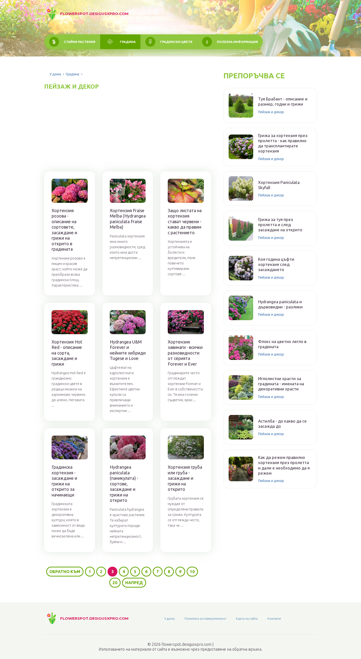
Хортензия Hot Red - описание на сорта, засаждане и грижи (67, 352)
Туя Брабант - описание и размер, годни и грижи (282, 101)
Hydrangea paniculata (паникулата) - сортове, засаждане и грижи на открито (124, 484)
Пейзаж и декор (271, 112)
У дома (55, 74)
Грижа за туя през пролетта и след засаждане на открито (280, 224)
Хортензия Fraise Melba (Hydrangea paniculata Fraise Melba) (128, 219)
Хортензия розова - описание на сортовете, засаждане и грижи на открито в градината (64, 230)
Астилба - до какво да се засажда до (282, 423)
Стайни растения (79, 41)
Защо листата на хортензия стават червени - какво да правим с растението (185, 221)
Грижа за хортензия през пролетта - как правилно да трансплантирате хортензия (282, 143)
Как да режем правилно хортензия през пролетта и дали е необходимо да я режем (284, 465)
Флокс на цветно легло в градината (282, 344)
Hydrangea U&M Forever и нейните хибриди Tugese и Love (128, 350)
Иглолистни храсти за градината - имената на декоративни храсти (281, 383)
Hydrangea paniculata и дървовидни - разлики (280, 304)
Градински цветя (176, 41)
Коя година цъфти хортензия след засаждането (276, 264)
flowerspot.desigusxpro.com (94, 13)
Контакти (274, 618)
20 (114, 582)
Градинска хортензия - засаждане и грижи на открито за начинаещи (64, 481)
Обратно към (64, 571)
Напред (134, 582)
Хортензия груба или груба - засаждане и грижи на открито (185, 478)
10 (192, 571)
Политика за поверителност (205, 618)
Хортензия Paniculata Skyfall (279, 185)
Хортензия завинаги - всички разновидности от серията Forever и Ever (185, 352)
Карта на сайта (247, 618)
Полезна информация (237, 41)
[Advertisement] (127, 124)
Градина (128, 41)
